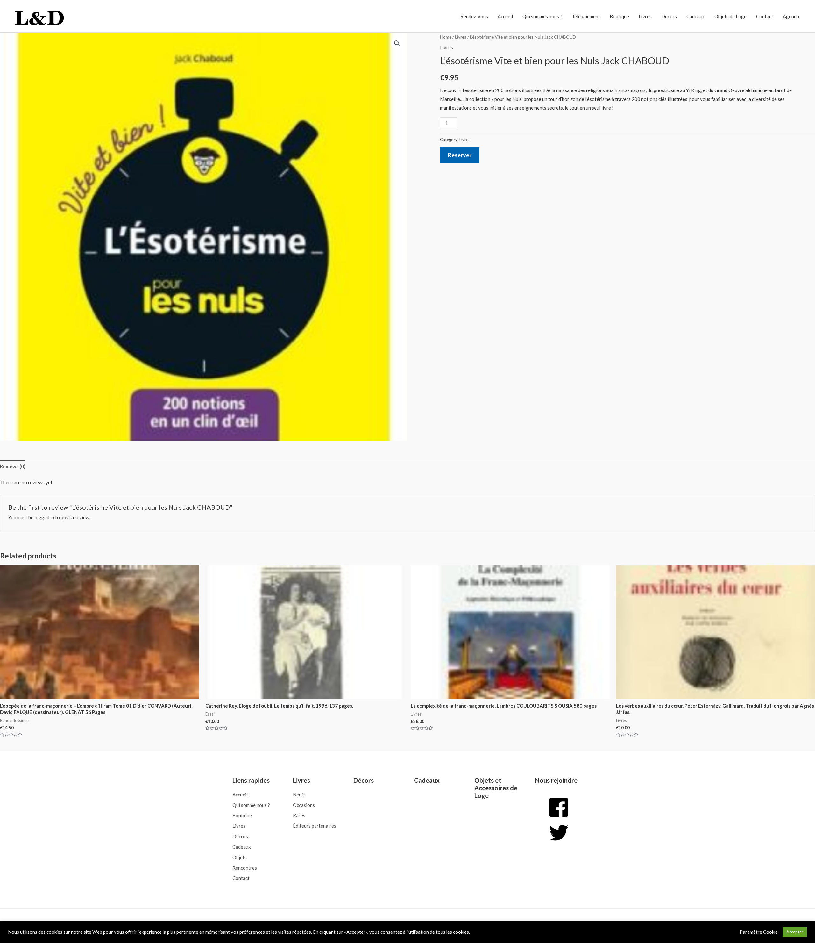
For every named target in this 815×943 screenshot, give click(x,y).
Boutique (619, 16)
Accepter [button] (794, 931)
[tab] (12, 466)
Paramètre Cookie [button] (759, 932)
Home (445, 37)
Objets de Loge (730, 16)
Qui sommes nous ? (542, 16)
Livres (645, 16)
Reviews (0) (12, 466)
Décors (669, 16)
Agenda (791, 16)
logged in (44, 517)
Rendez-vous (474, 16)
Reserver (459, 155)
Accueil (505, 16)
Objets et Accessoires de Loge (495, 787)
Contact (764, 16)
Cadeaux (695, 16)
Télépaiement (586, 16)
